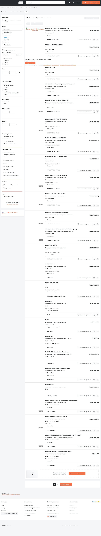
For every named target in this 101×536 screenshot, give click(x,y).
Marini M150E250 (50, 264)
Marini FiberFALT (50, 67)
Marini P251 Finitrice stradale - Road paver (57, 351)
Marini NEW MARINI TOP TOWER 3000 (56, 175)
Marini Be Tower (49, 384)
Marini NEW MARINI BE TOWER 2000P (56, 156)
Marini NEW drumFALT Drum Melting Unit (56, 100)
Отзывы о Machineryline (29, 513)
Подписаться (30, 63)
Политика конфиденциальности (31, 508)
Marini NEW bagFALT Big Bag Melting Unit (57, 28)
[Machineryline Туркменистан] (9, 2)
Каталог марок (27, 515)
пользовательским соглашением (68, 65)
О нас (2, 505)
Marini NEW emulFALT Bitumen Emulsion (56, 212)
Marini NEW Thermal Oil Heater (53, 44)
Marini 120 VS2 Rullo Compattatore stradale (57, 368)
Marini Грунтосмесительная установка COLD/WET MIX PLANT (63, 435)
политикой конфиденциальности (51, 65)
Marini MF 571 (49, 336)
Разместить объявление (77, 473)
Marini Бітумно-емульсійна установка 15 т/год (58, 451)
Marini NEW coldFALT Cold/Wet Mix (55, 193)
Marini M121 (48, 301)
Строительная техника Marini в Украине (10, 494)
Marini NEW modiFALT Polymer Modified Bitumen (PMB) (61, 229)
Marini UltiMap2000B (51, 245)
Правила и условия (28, 505)
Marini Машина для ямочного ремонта (56, 416)
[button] (94, 39)
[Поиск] (27, 3)
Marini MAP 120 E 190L (51, 282)
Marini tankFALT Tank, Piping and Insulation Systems (60, 84)
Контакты (3, 510)
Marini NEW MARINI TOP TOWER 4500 (56, 119)
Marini (47, 320)
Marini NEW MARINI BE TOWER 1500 (55, 138)
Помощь (3, 508)
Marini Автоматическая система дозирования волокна (61, 400)
